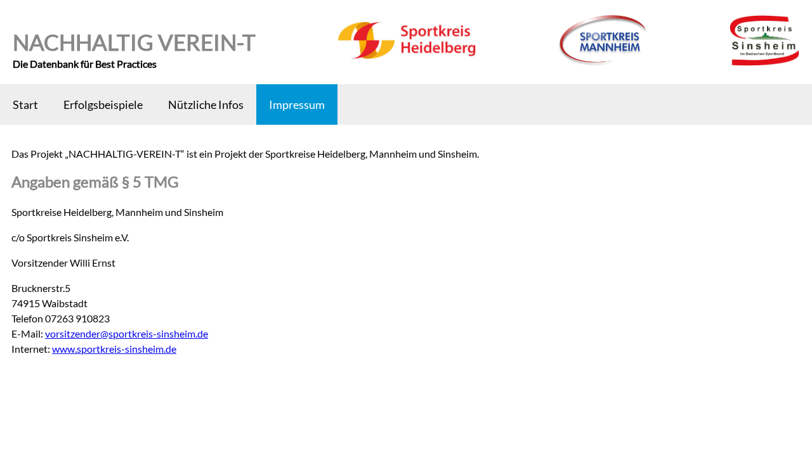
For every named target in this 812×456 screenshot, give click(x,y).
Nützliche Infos (206, 104)
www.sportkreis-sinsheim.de (114, 349)
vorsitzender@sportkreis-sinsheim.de (126, 333)
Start (25, 104)
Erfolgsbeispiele (103, 104)
